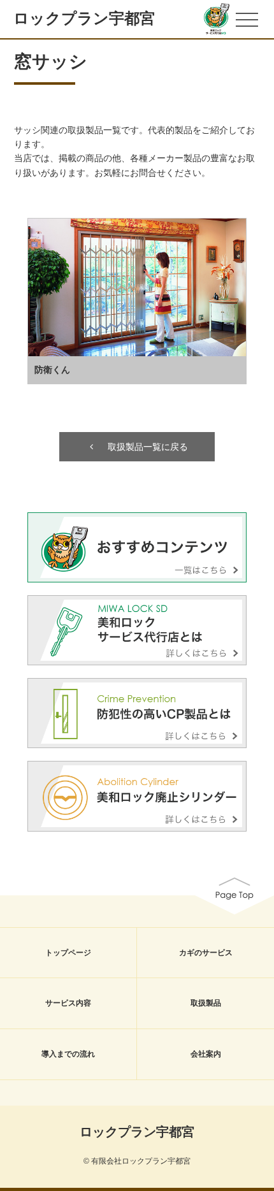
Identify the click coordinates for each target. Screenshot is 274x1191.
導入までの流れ (68, 1054)
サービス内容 (68, 1003)
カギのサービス (206, 952)
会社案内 (206, 1054)
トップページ (68, 952)
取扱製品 (206, 1003)
